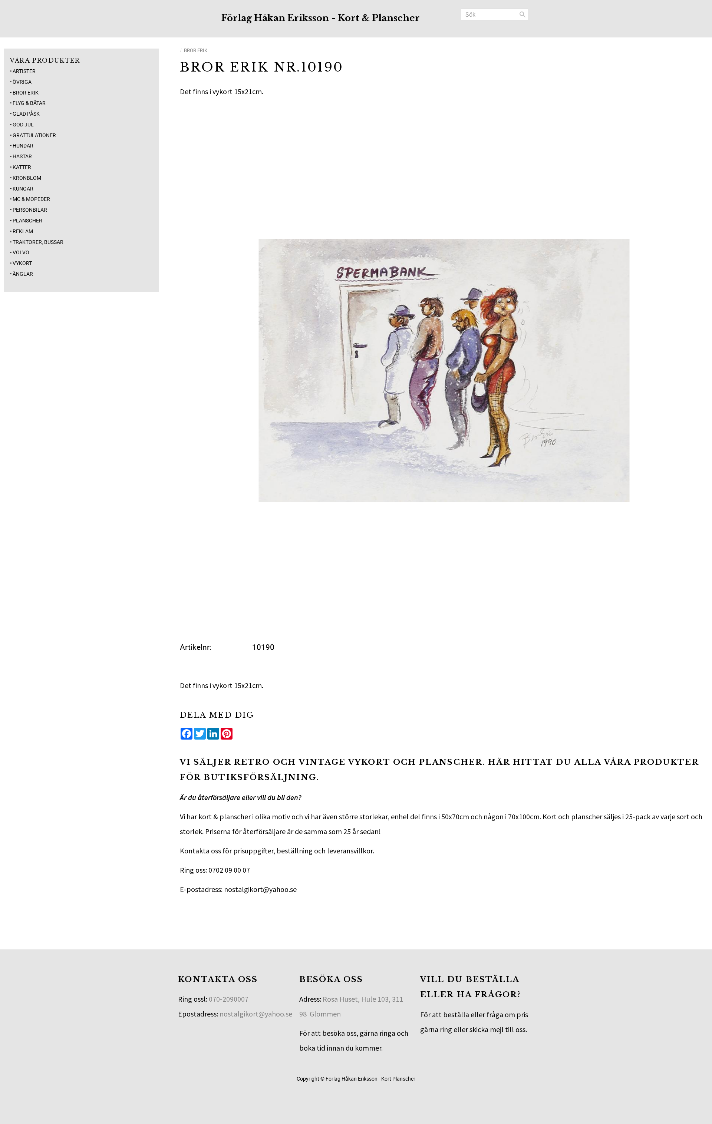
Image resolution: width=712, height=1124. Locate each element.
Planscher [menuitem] (27, 220)
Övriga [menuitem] (22, 81)
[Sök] (522, 14)
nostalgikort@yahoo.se (256, 1013)
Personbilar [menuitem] (30, 209)
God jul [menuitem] (23, 124)
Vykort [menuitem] (22, 263)
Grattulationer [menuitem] (34, 135)
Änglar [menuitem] (23, 273)
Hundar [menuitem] (23, 145)
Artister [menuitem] (24, 71)
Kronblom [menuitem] (27, 177)
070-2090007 (228, 999)
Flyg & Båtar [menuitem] (29, 102)
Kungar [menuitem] (23, 188)
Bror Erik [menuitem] (26, 92)
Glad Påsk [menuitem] (26, 113)
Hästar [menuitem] (22, 156)
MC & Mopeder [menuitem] (31, 198)
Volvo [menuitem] (21, 252)
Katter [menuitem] (22, 167)
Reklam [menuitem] (23, 231)
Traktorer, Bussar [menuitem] (38, 241)
